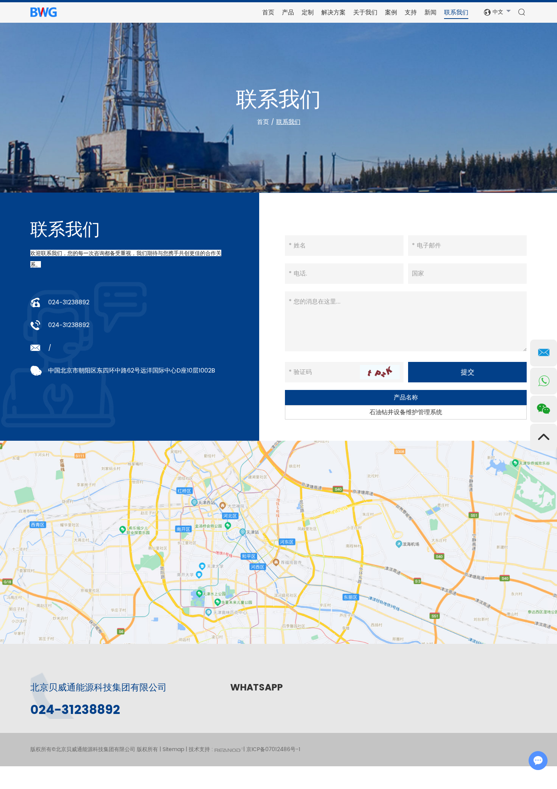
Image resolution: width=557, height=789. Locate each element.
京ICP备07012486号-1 (273, 749)
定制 (308, 12)
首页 (268, 12)
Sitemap (173, 749)
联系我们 (456, 12)
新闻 (430, 12)
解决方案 (333, 12)
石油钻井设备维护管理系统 (405, 412)
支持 (411, 12)
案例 (391, 12)
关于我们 (365, 12)
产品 (288, 12)
